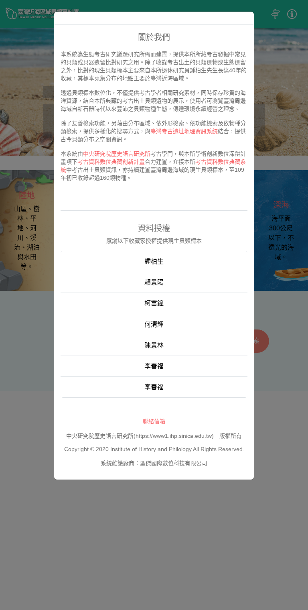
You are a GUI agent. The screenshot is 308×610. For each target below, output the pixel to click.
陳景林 (154, 345)
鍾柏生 (154, 261)
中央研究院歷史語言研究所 (116, 153)
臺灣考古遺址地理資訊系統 (184, 131)
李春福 (154, 366)
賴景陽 (154, 282)
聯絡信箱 (154, 421)
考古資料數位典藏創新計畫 (111, 162)
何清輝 (154, 324)
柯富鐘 (154, 303)
